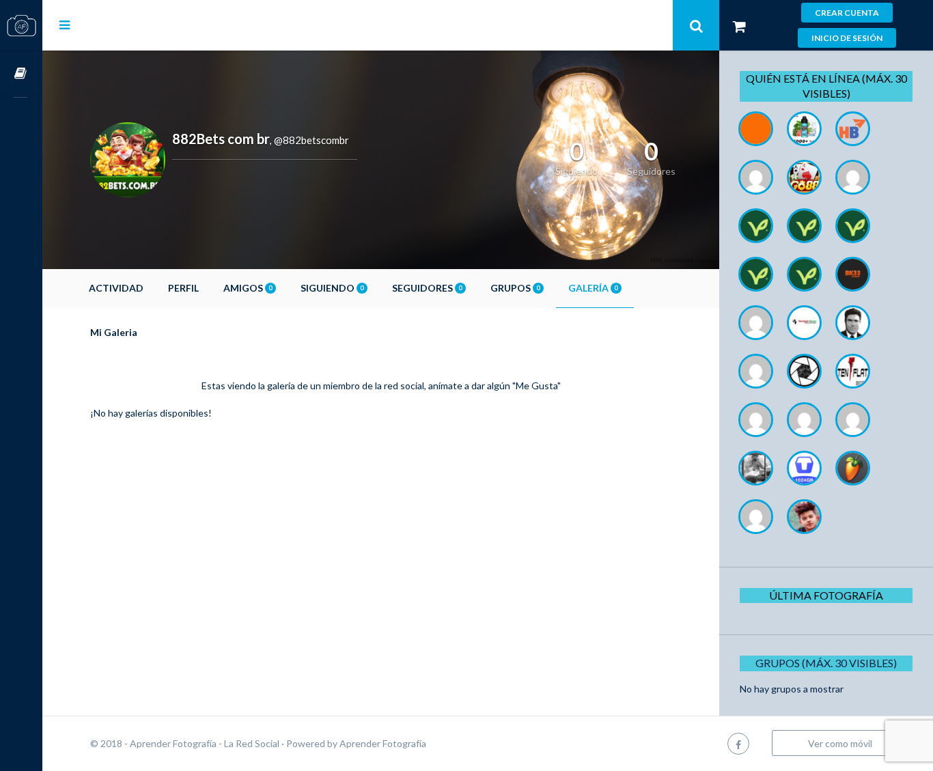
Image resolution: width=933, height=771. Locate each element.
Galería (592, 288)
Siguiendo (332, 288)
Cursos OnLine (21, 74)
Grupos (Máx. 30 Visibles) (826, 662)
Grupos (515, 288)
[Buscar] (696, 25)
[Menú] (64, 24)
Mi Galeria (113, 332)
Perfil (183, 288)
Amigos (247, 288)
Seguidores (427, 288)
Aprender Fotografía (382, 743)
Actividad (116, 288)
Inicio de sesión (846, 38)
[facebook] (738, 743)
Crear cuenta (847, 13)
